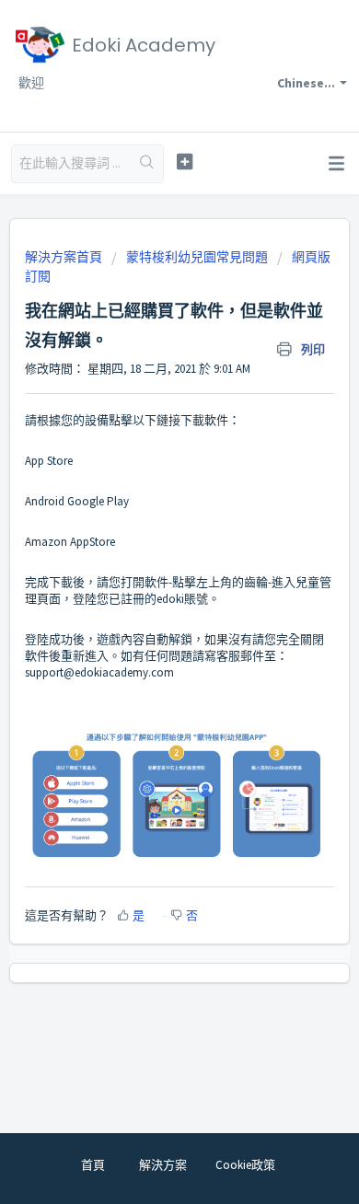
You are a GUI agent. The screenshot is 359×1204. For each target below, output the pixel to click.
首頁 (93, 1165)
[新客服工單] (184, 161)
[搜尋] (148, 163)
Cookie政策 (245, 1165)
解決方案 (163, 1165)
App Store (50, 461)
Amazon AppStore (70, 542)
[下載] (145, 593)
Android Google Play (77, 501)
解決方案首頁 (65, 257)
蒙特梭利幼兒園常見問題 (197, 257)
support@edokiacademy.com (101, 672)
